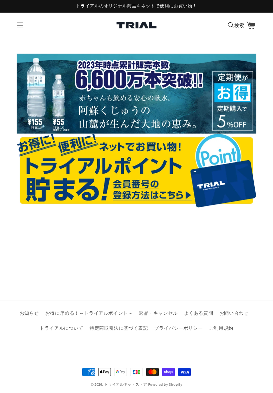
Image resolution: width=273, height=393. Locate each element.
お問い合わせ (234, 313)
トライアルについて (61, 328)
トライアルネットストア (125, 384)
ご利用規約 (221, 328)
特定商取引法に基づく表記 (119, 328)
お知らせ (29, 313)
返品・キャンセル (158, 313)
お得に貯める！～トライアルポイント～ (89, 313)
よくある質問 (198, 313)
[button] (20, 25)
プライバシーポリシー (178, 328)
